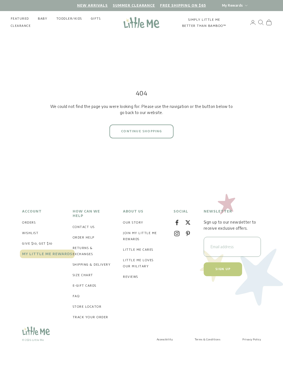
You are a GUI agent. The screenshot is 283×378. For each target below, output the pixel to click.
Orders (29, 222)
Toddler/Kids (69, 19)
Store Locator (87, 306)
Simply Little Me (204, 19)
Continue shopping (141, 131)
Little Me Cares (138, 249)
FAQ (76, 296)
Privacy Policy (251, 339)
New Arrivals (92, 5)
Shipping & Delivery (92, 264)
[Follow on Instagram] (177, 233)
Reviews (130, 276)
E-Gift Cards (84, 285)
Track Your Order (90, 317)
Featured (20, 19)
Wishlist (30, 233)
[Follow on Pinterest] (188, 233)
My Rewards (232, 5)
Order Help (84, 237)
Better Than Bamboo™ (204, 26)
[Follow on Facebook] (177, 222)
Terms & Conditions (207, 339)
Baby (42, 19)
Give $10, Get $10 (37, 243)
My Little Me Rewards (47, 254)
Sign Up (222, 269)
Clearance (21, 26)
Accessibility (165, 339)
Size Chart (83, 275)
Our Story (133, 222)
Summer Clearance (134, 5)
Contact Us (84, 227)
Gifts (96, 19)
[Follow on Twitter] (188, 222)
